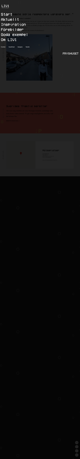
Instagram (20, 47)
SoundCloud (12, 47)
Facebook (3, 47)
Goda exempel (14, 34)
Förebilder (12, 29)
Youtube (28, 47)
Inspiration (13, 24)
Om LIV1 (9, 39)
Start (6, 14)
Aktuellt (10, 19)
